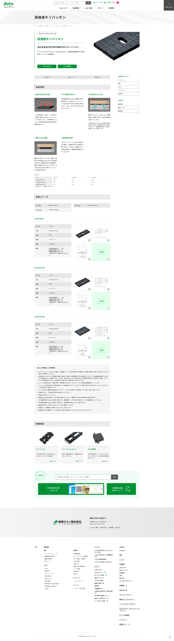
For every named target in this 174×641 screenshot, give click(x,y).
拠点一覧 (118, 527)
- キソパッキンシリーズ (50, 553)
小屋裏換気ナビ (98, 588)
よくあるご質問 (94, 527)
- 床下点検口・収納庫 (79, 559)
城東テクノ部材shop (99, 598)
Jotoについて (63, 8)
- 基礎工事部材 (48, 559)
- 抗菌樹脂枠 (76, 553)
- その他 (46, 588)
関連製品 (97, 77)
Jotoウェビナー (98, 572)
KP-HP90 (38, 205)
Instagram (122, 550)
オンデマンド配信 (99, 575)
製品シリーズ (71, 77)
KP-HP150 (39, 210)
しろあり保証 (88, 8)
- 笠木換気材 (47, 576)
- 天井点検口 (76, 561)
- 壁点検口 (76, 564)
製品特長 (46, 77)
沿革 (120, 575)
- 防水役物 (47, 581)
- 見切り (75, 574)
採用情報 (108, 2)
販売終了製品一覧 (99, 583)
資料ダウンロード (99, 578)
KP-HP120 (77, 205)
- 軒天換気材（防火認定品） (52, 583)
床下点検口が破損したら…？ (101, 595)
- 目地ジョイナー (48, 578)
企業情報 (111, 8)
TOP (35, 26)
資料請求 (111, 527)
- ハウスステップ (78, 581)
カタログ (48, 66)
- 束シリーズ (47, 561)
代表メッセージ (123, 570)
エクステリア (76, 578)
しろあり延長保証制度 (100, 559)
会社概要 (121, 573)
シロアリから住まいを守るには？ (103, 562)
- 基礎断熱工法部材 (49, 556)
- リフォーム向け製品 (79, 588)
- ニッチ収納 (76, 569)
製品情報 (75, 8)
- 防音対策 (76, 571)
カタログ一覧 (98, 2)
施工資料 (68, 66)
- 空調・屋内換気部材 (79, 566)
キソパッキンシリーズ (55, 26)
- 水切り (46, 568)
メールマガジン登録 (99, 601)
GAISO (45, 565)
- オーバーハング (48, 573)
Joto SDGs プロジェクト (126, 581)
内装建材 (75, 550)
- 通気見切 (47, 571)
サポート (100, 8)
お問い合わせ (103, 527)
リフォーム (76, 585)
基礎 (46, 26)
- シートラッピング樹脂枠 (80, 556)
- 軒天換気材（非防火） (50, 586)
